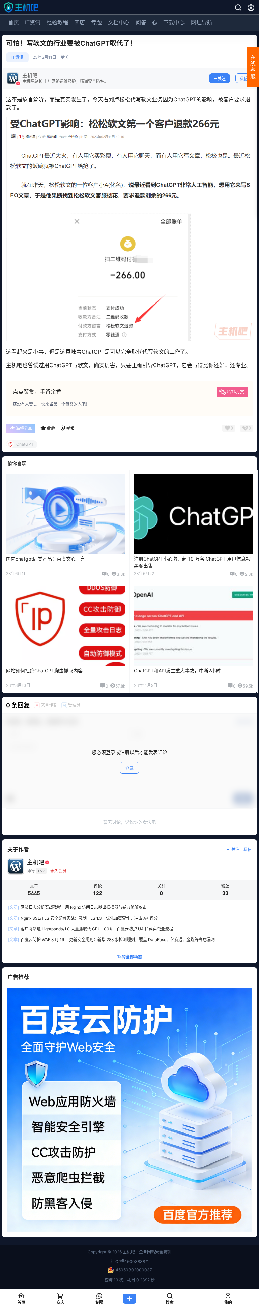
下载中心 (174, 22)
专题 (96, 22)
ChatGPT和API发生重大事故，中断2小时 (177, 670)
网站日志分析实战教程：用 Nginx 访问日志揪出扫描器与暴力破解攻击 (77, 907)
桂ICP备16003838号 (129, 1261)
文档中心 (119, 22)
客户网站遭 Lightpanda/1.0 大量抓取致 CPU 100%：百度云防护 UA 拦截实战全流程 (90, 928)
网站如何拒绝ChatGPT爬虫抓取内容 (44, 670)
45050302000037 (134, 1269)
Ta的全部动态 (129, 956)
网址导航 (201, 22)
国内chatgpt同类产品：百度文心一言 (45, 559)
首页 (13, 22)
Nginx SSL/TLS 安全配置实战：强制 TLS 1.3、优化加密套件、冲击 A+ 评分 (83, 918)
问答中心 (146, 22)
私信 (244, 78)
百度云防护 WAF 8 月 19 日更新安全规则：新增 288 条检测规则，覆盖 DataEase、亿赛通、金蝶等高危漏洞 (111, 939)
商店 (79, 22)
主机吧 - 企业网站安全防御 (146, 1251)
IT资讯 (32, 22)
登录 (129, 768)
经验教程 (57, 22)
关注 (222, 78)
